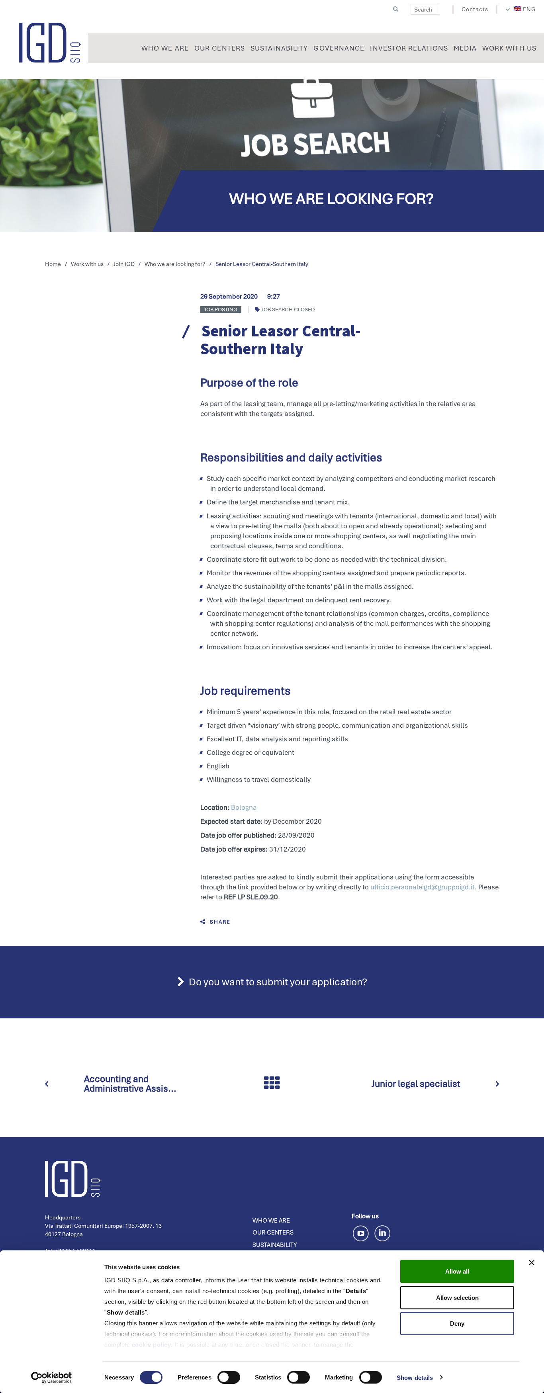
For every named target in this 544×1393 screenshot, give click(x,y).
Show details (415, 1377)
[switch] (228, 1377)
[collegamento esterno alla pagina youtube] (362, 1232)
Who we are (271, 1221)
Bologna (244, 807)
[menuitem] (525, 9)
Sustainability (274, 1245)
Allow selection (457, 1297)
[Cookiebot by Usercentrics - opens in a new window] (51, 1377)
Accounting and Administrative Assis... (130, 1083)
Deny (457, 1323)
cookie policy (151, 1344)
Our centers (273, 1233)
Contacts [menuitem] (475, 9)
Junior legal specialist (416, 1084)
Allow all (457, 1271)
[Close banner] (531, 1263)
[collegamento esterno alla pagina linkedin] (382, 1232)
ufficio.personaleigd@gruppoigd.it (422, 887)
